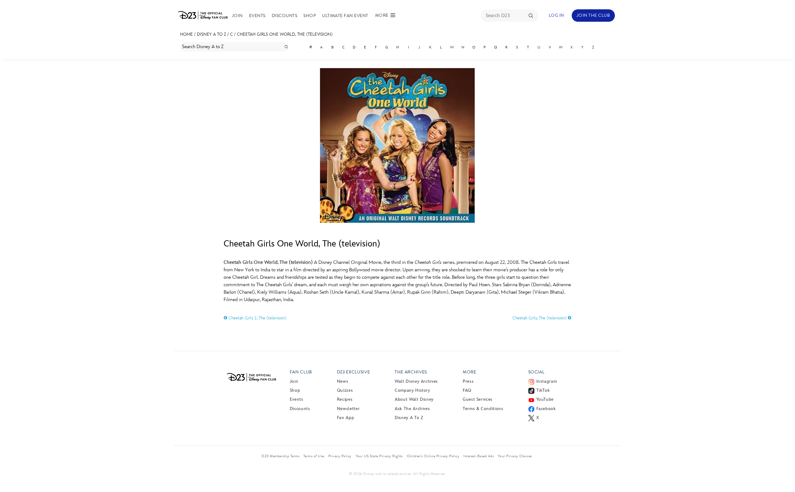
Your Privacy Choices (515, 456)
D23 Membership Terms (280, 456)
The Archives (411, 372)
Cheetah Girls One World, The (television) (285, 34)
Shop (309, 15)
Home (186, 34)
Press (468, 381)
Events (257, 15)
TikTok (543, 390)
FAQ (467, 390)
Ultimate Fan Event (345, 15)
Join (237, 15)
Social (536, 372)
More (469, 372)
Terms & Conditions (483, 408)
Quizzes (345, 390)
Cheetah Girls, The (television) (540, 318)
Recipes (344, 399)
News (342, 381)
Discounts (284, 15)
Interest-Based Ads (478, 456)
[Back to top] (783, 474)
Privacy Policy (340, 456)
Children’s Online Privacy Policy (433, 456)
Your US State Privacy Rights (379, 456)
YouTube (545, 399)
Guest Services (478, 399)
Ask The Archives (412, 408)
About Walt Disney (414, 399)
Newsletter (348, 408)
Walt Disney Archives (416, 381)
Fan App (345, 417)
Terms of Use (313, 456)
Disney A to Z (211, 34)
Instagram (546, 381)
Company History (412, 390)
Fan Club (301, 372)
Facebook (546, 408)
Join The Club (593, 15)
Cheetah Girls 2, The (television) (256, 318)
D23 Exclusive (353, 372)
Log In (556, 15)
